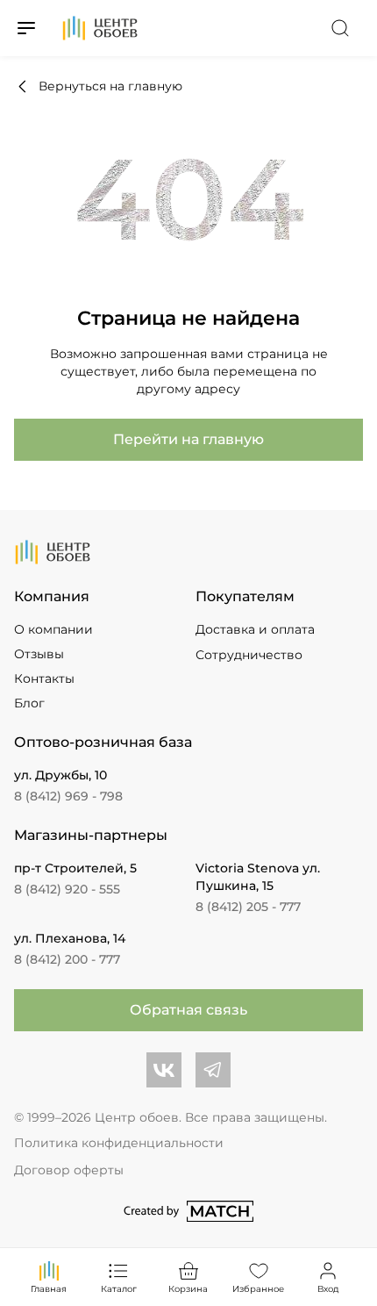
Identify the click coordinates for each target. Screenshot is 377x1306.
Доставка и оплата (255, 629)
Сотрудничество (249, 655)
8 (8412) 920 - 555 (67, 889)
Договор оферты (69, 1170)
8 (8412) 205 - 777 (248, 907)
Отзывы (39, 654)
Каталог (119, 1289)
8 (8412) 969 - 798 (68, 796)
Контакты (44, 678)
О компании (53, 629)
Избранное (258, 1289)
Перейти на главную (188, 439)
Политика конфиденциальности (119, 1143)
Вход (328, 1289)
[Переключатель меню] (26, 28)
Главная (49, 1289)
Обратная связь (188, 1009)
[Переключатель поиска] (340, 28)
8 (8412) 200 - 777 (67, 959)
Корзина (188, 1289)
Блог (29, 703)
